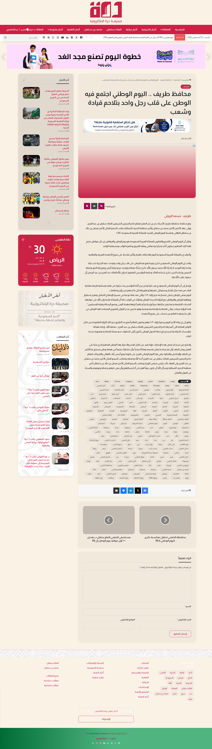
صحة (187, 453)
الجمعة (154, 402)
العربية (144, 411)
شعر (104, 448)
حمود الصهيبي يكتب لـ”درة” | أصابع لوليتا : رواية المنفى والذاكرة (36, 442)
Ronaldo (156, 386)
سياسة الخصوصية (95, 668)
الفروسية (123, 411)
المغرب (147, 415)
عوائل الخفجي (139, 457)
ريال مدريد (149, 444)
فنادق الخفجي (105, 457)
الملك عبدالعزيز (183, 419)
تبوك (175, 432)
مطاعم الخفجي (116, 469)
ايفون (161, 427)
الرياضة (132, 407)
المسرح (158, 415)
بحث (151, 427)
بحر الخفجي (140, 427)
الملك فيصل (138, 419)
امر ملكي (123, 423)
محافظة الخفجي (106, 465)
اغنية (161, 398)
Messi (107, 381)
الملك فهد (153, 419)
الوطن (175, 423)
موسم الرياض (150, 474)
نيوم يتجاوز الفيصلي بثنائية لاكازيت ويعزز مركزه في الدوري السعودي (56, 162)
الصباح (186, 411)
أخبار (112, 386)
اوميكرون (172, 427)
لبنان (158, 465)
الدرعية (175, 407)
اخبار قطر (115, 394)
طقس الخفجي (121, 453)
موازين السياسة (41, 362)
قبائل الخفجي (171, 461)
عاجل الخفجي (184, 457)
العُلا (134, 411)
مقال (104, 469)
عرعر (171, 457)
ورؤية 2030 (153, 478)
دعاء (146, 440)
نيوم (187, 478)
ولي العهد (98, 478)
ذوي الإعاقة (94, 440)
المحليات (176, 80)
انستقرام (185, 427)
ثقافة (147, 432)
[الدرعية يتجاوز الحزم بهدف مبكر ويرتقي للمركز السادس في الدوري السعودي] (31, 93)
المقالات (38, 29)
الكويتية (186, 415)
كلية (97, 461)
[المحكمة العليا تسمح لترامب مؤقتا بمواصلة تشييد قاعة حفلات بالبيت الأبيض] (31, 140)
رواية (160, 444)
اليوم (165, 423)
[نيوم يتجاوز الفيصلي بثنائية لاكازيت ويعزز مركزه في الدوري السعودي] (31, 161)
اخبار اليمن (142, 394)
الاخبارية (104, 398)
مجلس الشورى (123, 465)
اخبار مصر (102, 394)
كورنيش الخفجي (183, 465)
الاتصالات (116, 398)
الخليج (96, 402)
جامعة (127, 432)
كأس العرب (131, 461)
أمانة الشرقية (184, 390)
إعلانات (157, 390)
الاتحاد (128, 398)
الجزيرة (165, 402)
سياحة (130, 448)
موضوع (124, 474)
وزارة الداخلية (138, 478)
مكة (94, 469)
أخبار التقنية (73, 29)
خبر (172, 440)
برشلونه (127, 427)
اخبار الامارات (119, 390)
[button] (111, 66)
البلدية (186, 402)
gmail (151, 381)
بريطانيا (106, 427)
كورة (88, 461)
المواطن (102, 419)
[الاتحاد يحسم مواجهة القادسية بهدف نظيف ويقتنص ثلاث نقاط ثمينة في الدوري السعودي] (31, 178)
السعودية (120, 407)
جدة (117, 432)
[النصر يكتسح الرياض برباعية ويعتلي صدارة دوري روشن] (31, 198)
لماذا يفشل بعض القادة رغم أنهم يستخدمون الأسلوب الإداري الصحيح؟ (37, 424)
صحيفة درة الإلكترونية (98, 733)
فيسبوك (185, 461)
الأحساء (151, 398)
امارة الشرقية (137, 423)
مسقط (142, 469)
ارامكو (186, 398)
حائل (176, 436)
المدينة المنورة (172, 415)
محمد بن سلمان (93, 29)
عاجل (98, 453)
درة (155, 440)
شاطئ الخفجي (116, 448)
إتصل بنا (112, 738)
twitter (132, 386)
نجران (90, 474)
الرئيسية (180, 29)
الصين (176, 411)
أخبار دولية (131, 29)
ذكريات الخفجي (110, 440)
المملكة (166, 29)
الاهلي (92, 398)
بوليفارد (186, 432)
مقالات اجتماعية (51, 685)
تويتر (157, 432)
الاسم (188, 606)
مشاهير (131, 469)
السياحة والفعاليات (95, 663)
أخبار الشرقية (149, 29)
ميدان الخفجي (111, 474)
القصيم (89, 411)
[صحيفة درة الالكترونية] (106, 12)
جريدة (108, 432)
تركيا (166, 432)
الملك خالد (121, 415)
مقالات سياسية (51, 680)
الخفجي (120, 402)
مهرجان (176, 474)
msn (97, 381)
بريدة (117, 427)
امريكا (113, 423)
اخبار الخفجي (184, 394)
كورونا (168, 465)
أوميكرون (169, 390)
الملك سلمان (114, 29)
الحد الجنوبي (142, 402)
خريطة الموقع (102, 738)
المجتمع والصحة (142, 692)
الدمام (164, 407)
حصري (140, 436)
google (140, 381)
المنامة (114, 419)
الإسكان (139, 398)
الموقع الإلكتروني (127, 619)
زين (138, 444)
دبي (163, 440)
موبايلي (164, 474)
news (177, 386)
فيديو (92, 457)
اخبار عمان (128, 394)
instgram (129, 381)
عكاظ (152, 457)
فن (117, 457)
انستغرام (101, 423)
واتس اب (176, 478)
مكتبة (187, 474)
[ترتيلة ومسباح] (31, 212)
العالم (155, 411)
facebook (161, 381)
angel (173, 381)
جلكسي (97, 432)
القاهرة (101, 411)
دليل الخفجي (125, 440)
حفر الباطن (128, 436)
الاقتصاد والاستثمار (140, 673)
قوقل (158, 461)
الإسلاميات (143, 687)
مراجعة (153, 469)
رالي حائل (171, 444)
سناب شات (153, 448)
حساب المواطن (154, 436)
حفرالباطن (114, 436)
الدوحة (154, 407)
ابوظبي (146, 390)
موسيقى (136, 474)
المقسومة (134, 415)
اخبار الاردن (134, 390)
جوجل (186, 436)
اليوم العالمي (153, 423)
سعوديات (103, 444)
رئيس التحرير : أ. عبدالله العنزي (19, 29)
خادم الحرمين (184, 440)
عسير (162, 457)
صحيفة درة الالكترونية (150, 453)
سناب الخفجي (168, 448)
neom (187, 386)
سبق (129, 444)
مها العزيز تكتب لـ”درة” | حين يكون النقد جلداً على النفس (38, 392)
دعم (137, 440)
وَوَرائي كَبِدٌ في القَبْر (40, 376)
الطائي (165, 411)
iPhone (117, 381)
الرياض (143, 407)
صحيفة (166, 453)
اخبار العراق (170, 394)
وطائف (111, 478)
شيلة (94, 448)
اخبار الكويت (155, 394)
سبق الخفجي (117, 444)
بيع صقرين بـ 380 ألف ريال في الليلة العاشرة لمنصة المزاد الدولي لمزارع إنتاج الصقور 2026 (138, 37)
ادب (91, 394)
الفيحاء (111, 411)
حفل (102, 436)
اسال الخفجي (173, 398)
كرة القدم (108, 461)
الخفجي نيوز (108, 402)
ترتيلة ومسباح (62, 210)
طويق (108, 453)
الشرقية (96, 407)
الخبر (130, 402)
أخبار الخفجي (101, 386)
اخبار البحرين (104, 390)
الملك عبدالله (167, 419)
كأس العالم (146, 461)
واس (165, 478)
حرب (167, 436)
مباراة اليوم (138, 465)
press (167, 386)
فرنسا (126, 457)
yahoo (122, 386)
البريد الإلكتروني (184, 619)
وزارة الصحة (124, 478)
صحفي (176, 453)
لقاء (149, 465)
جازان (137, 432)
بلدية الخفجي (93, 427)
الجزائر (176, 402)
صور (134, 453)
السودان (107, 407)
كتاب (120, 461)
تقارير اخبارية (143, 668)
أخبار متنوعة (56, 29)
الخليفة (186, 407)
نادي (99, 474)
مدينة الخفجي (166, 469)
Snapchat (144, 386)
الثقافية (145, 677)
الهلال (186, 423)
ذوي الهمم (184, 444)
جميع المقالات (52, 676)
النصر (92, 419)
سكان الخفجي (183, 448)
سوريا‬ (140, 448)
